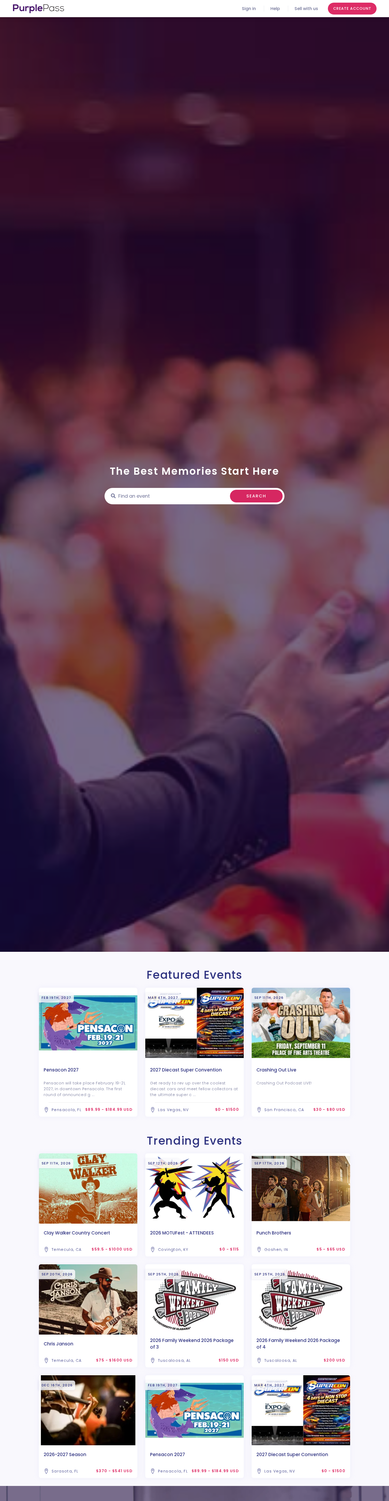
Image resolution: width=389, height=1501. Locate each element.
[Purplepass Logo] (38, 8)
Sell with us (306, 9)
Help (275, 9)
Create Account (352, 8)
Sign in (249, 9)
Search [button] (256, 496)
